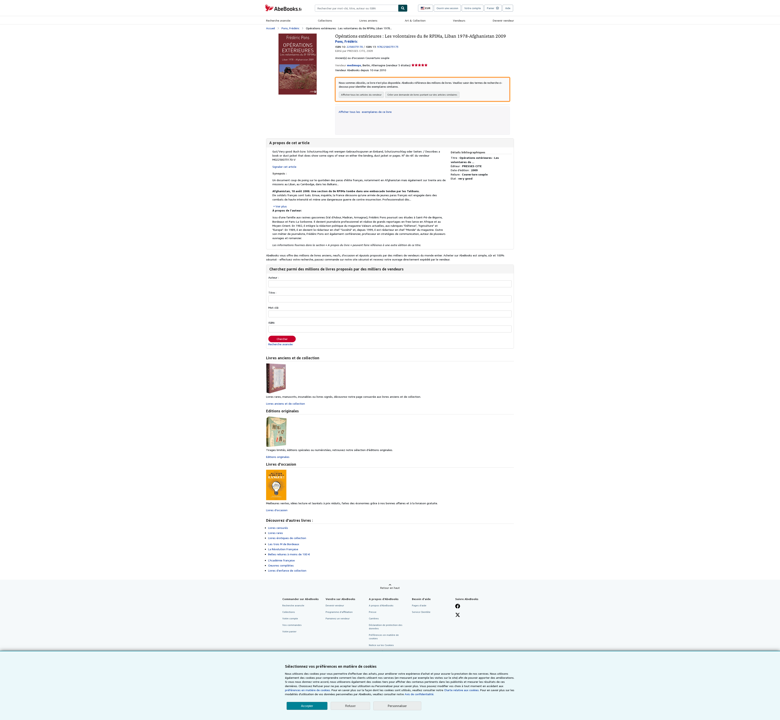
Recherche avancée (278, 20)
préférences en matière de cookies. (308, 690)
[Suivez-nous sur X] (457, 615)
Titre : (272, 292)
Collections (325, 20)
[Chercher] (402, 8)
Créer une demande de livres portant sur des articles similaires (422, 94)
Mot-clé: (273, 307)
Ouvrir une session (447, 8)
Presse (372, 611)
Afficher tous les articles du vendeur (361, 94)
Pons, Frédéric (290, 28)
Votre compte (472, 8)
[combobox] (356, 8)
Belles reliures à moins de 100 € (289, 554)
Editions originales (277, 457)
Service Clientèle (421, 611)
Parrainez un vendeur (338, 618)
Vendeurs (459, 20)
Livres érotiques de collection (287, 538)
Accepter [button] (307, 706)
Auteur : (273, 277)
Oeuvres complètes (281, 565)
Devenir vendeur (503, 20)
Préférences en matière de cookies (384, 636)
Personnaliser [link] (397, 706)
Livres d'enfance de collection (287, 570)
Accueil (270, 28)
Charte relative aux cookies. (462, 690)
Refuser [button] (350, 706)
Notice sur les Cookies (381, 645)
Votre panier (289, 631)
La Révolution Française (283, 549)
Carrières (374, 618)
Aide (507, 8)
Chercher (282, 339)
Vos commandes (292, 624)
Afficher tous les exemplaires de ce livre (365, 111)
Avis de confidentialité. (419, 694)
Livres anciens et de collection (285, 403)
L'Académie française (281, 560)
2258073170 (355, 46)
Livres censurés (278, 527)
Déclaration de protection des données (385, 626)
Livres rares (275, 533)
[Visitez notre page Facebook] (457, 606)
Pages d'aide (419, 605)
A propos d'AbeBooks (381, 605)
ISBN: (271, 322)
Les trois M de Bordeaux (283, 544)
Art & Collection (415, 20)
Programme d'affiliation (339, 611)
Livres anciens (368, 20)
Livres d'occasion (276, 510)
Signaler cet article (284, 166)
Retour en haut (390, 587)
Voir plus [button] (281, 206)
